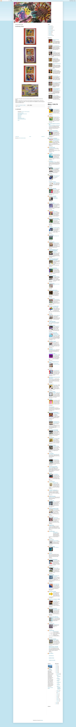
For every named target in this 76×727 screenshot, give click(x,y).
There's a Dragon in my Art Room (54, 218)
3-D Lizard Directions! (56, 45)
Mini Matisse (51, 167)
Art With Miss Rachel (52, 325)
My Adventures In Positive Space (54, 306)
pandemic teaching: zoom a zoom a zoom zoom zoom (56, 176)
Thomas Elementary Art (52, 275)
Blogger (42, 720)
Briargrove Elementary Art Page (53, 508)
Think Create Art (51, 516)
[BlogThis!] (28, 105)
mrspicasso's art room (52, 181)
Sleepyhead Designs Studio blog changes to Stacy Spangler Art (56, 334)
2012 (57, 671)
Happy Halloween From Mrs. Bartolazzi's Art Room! (59, 688)
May (57, 696)
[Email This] (27, 105)
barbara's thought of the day (53, 290)
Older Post (43, 136)
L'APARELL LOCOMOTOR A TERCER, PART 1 (55, 198)
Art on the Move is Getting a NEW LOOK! (54, 454)
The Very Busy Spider (59, 682)
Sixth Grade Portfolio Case (56, 315)
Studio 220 (50, 553)
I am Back (54, 501)
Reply (18, 120)
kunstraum (50, 420)
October (58, 690)
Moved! (50, 554)
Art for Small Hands (52, 481)
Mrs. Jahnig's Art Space (52, 341)
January (58, 701)
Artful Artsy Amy (51, 630)
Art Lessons (51, 153)
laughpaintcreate (51, 525)
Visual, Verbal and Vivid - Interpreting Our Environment (56, 576)
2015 (57, 667)
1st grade (19, 106)
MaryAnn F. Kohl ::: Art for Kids (53, 646)
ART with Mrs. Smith (52, 147)
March (58, 698)
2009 (57, 703)
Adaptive (50, 33)
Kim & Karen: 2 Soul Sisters (53, 138)
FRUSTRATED (55, 560)
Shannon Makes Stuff (52, 353)
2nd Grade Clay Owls (56, 459)
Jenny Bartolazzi (50, 669)
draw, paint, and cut (52, 531)
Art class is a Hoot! (55, 95)
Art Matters (50, 399)
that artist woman (51, 210)
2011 (57, 672)
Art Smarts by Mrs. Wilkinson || (53, 616)
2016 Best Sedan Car (51, 378)
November (58, 674)
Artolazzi (21, 5)
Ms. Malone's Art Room (52, 445)
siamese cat (19, 115)
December (58, 673)
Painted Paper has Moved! (52, 349)
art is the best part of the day (53, 559)
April (57, 697)
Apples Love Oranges (52, 391)
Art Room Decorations (56, 242)
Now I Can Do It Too (52, 298)
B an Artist (50, 473)
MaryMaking (51, 226)
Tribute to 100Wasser (56, 547)
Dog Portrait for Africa (56, 631)
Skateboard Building (55, 430)
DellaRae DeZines (51, 567)
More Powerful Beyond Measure (53, 412)
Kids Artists (50, 108)
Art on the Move (51, 453)
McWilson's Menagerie (52, 496)
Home (30, 136)
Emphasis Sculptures (58, 678)
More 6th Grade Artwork (56, 299)
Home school (50, 35)
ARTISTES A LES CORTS (52, 196)
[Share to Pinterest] (31, 105)
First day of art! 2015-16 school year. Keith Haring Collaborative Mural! (56, 89)
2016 (57, 666)
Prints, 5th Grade (55, 189)
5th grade (50, 32)
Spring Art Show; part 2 (56, 624)
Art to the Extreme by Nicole (53, 466)
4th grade (50, 31)
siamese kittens (20, 114)
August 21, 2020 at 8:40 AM (25, 111)
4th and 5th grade (51, 30)
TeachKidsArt (51, 161)
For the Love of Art (51, 283)
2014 (57, 668)
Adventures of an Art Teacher (53, 130)
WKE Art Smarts (51, 539)
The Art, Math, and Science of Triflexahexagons (55, 252)
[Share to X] (29, 105)
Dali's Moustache (51, 437)
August (58, 693)
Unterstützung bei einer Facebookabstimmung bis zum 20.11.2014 (56, 422)
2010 (57, 702)
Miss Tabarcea (51, 653)
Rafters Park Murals (55, 131)
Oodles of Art (51, 583)
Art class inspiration (52, 546)
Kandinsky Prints (58, 680)
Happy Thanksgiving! (58, 676)
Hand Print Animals (55, 154)
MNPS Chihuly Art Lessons (53, 608)
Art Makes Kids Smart (52, 321)
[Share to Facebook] (30, 105)
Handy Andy (54, 69)
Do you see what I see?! (56, 370)
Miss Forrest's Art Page (52, 591)
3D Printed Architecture (56, 276)
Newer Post (17, 136)
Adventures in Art (51, 623)
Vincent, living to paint (56, 109)
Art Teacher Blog (51, 574)
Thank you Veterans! (58, 684)
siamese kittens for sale (21, 118)
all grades (50, 34)
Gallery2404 (50, 314)
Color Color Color (51, 500)
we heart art (50, 369)
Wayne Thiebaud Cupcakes (57, 82)
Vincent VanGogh (55, 260)
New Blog (54, 592)
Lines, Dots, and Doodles (52, 188)
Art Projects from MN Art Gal (53, 490)
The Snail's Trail (51, 655)
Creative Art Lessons (52, 660)
